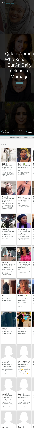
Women (26, 137)
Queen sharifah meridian (23, 361)
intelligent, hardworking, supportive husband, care (24, 368)
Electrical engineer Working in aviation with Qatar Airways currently (24, 173)
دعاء (3, 427)
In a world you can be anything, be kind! (8, 269)
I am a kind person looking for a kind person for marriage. (23, 305)
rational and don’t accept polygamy (24, 400)
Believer (5, 263)
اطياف (19, 203)
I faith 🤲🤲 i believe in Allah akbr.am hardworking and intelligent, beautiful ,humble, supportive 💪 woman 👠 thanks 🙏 (24, 371)
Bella (20, 164)
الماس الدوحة (5, 400)
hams (4, 361)
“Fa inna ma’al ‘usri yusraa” (8, 236)
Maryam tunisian (23, 263)
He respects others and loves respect (24, 337)
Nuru (4, 197)
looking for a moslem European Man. (8, 203)
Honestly (20, 269)
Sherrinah (21, 230)
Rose (20, 394)
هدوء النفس (20, 335)
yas (3, 328)
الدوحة (4, 394)
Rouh (20, 427)
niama (20, 328)
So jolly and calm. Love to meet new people (24, 236)
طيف (19, 197)
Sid (3, 164)
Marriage (4, 170)
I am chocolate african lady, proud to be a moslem (23, 239)
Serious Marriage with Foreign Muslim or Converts (8, 368)
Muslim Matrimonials (15, 137)
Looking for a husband (22, 302)
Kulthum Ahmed (7, 296)
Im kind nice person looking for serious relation (24, 271)
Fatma (4, 230)
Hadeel (20, 296)
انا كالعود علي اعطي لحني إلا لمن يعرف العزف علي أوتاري (24, 206)
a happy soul (5, 238)
